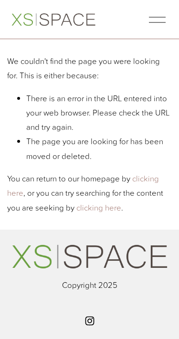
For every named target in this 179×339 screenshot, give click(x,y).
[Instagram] (90, 321)
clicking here (98, 207)
